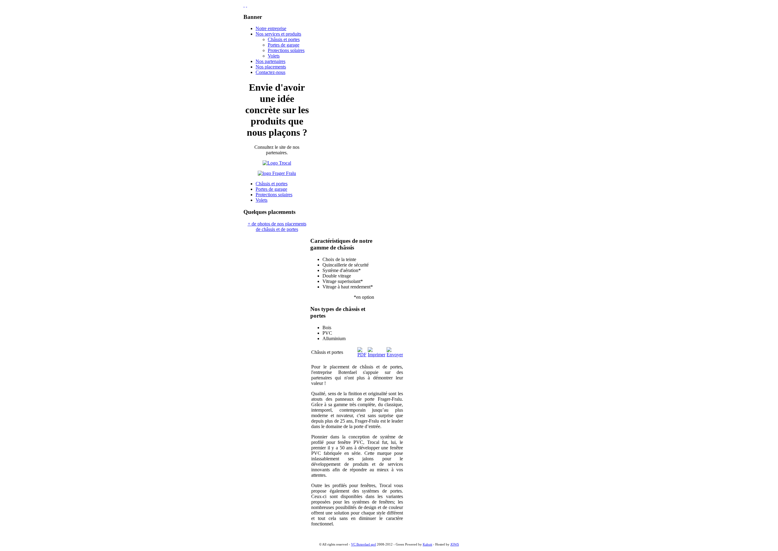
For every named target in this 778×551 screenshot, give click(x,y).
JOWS (454, 544)
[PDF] (362, 354)
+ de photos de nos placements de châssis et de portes (277, 226)
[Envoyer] (395, 354)
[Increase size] (244, 5)
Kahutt (427, 544)
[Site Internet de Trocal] (277, 163)
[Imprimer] (376, 354)
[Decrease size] (246, 5)
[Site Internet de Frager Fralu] (277, 173)
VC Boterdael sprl (363, 544)
